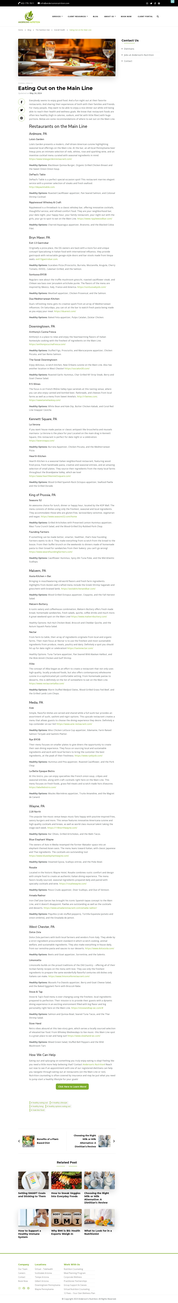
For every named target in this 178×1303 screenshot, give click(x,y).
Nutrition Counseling (73, 1269)
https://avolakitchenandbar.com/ (78, 588)
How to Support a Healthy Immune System (29, 1233)
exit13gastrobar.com (47, 259)
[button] (72, 1087)
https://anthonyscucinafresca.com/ (47, 344)
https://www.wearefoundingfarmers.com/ (51, 551)
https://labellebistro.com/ (42, 787)
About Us (109, 16)
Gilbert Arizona (42, 1281)
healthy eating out (40, 1102)
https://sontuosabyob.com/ (91, 287)
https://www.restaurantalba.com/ (46, 683)
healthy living (38, 1106)
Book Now (126, 16)
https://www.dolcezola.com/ (99, 948)
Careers (21, 1273)
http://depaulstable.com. (42, 187)
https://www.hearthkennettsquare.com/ (50, 476)
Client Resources (77, 16)
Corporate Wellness (73, 1277)
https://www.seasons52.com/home (59, 516)
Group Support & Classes (75, 1285)
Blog (95, 16)
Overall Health (25, 83)
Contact (128, 61)
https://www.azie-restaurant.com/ (74, 723)
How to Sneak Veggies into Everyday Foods (65, 1195)
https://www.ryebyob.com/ (89, 755)
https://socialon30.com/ (77, 368)
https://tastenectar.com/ (80, 648)
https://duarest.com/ (65, 311)
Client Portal (145, 16)
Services (56, 16)
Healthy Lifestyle (60, 1102)
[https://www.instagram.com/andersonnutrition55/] (20, 1288)
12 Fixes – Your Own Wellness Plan (79, 1293)
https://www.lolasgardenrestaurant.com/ (50, 158)
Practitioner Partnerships (75, 1281)
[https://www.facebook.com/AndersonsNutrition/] (24, 1288)
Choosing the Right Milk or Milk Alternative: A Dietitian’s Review (96, 1198)
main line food (38, 1110)
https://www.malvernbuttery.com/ (89, 616)
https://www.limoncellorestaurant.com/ (69, 976)
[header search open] (158, 16)
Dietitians (129, 48)
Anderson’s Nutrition (94, 1064)
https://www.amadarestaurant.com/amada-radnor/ (70, 907)
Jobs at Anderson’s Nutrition (139, 54)
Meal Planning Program (74, 1273)
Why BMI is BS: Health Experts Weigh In (65, 1232)
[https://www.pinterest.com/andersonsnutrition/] (29, 1288)
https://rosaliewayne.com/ (73, 883)
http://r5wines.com (87, 396)
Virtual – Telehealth (44, 1269)
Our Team (22, 1269)
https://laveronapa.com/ (41, 440)
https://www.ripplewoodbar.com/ (94, 218)
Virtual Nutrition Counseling (77, 1289)
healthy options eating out (59, 1106)
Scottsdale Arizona (43, 1273)
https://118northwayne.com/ (62, 827)
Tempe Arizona (42, 1277)
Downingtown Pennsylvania (47, 1285)
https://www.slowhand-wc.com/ (84, 1035)
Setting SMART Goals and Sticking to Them (32, 1195)
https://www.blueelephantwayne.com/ (49, 855)
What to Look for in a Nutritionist (98, 1232)
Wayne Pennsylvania (44, 1289)
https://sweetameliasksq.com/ (45, 400)
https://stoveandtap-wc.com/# (87, 1007)
